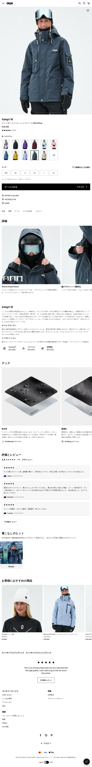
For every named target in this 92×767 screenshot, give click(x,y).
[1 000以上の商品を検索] (79, 3)
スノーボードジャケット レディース (38, 652)
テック (17, 211)
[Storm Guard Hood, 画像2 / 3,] (13, 279)
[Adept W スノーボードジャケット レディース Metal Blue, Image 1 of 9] (46, 60)
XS (15, 173)
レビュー (39, 211)
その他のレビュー (10, 522)
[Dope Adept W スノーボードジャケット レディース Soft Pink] (53, 144)
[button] (46, 762)
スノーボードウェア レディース (13, 652)
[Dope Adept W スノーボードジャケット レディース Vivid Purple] (25, 144)
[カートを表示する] (88, 3)
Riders (4, 723)
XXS (6, 173)
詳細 (3, 211)
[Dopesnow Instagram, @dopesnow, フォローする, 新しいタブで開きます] (46, 735)
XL (54, 173)
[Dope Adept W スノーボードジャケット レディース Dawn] (25, 155)
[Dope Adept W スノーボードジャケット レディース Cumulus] (6, 144)
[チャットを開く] (86, 762)
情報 (9, 211)
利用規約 (51, 695)
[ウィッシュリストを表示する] (84, 3)
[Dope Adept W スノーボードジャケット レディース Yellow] (15, 155)
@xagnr (11, 566)
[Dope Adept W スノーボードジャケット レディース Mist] (44, 144)
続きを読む (12, 349)
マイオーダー (7, 702)
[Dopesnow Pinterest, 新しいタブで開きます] (51, 735)
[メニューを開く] (3, 3)
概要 (3, 719)
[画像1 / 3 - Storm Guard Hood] (31, 255)
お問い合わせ (7, 695)
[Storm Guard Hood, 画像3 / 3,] (19, 279)
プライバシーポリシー (56, 698)
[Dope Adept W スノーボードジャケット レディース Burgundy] (34, 144)
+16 (53, 155)
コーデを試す (27, 211)
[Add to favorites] (87, 10)
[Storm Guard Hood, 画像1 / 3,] (6, 279)
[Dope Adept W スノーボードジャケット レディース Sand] (44, 155)
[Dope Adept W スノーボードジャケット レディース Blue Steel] (6, 155)
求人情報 (5, 727)
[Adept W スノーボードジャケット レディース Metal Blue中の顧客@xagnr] (11, 552)
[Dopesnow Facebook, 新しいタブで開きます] (40, 735)
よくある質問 (7, 698)
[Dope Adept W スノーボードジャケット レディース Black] (15, 144)
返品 (3, 706)
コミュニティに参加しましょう (13, 716)
